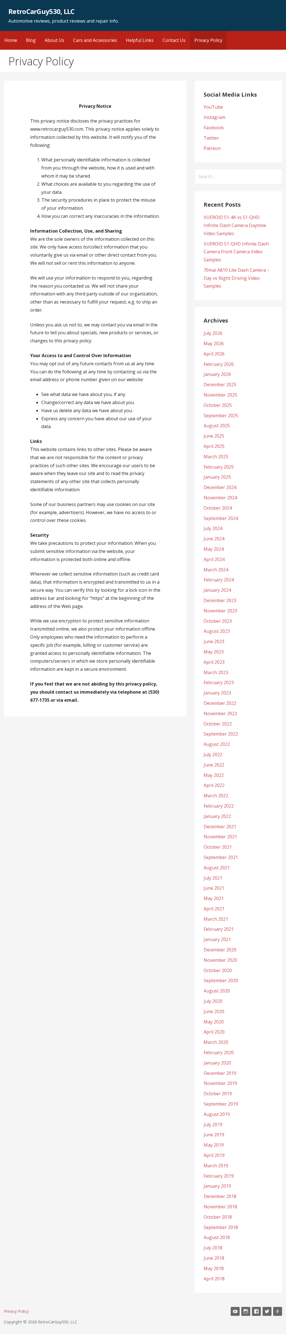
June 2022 (214, 765)
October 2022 (218, 724)
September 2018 (221, 1227)
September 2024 (221, 518)
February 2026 (219, 364)
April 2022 (214, 785)
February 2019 (219, 1176)
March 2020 (216, 1042)
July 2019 (213, 1124)
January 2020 (217, 1063)
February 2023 (219, 682)
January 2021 (217, 939)
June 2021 (214, 888)
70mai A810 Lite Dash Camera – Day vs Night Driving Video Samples (237, 278)
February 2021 (219, 929)
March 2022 (216, 796)
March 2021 (216, 919)
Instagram (214, 117)
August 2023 (217, 631)
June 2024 (214, 539)
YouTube (213, 107)
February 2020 (219, 1052)
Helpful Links (140, 40)
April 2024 (214, 559)
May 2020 (214, 1022)
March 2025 (216, 457)
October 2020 (218, 970)
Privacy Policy (208, 40)
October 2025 (218, 405)
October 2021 (218, 847)
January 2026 (217, 374)
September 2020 (221, 980)
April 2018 (214, 1279)
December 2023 (220, 600)
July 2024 (213, 528)
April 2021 (214, 909)
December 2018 (220, 1196)
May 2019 (214, 1145)
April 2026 (214, 354)
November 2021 (220, 837)
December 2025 (220, 384)
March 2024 (216, 570)
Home (10, 40)
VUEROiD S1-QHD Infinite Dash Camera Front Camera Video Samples (236, 252)
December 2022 (220, 703)
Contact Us (174, 40)
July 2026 (213, 333)
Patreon (212, 148)
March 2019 (216, 1166)
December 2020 (220, 950)
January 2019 (217, 1186)
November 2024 (220, 498)
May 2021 (214, 898)
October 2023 (218, 621)
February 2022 (219, 806)
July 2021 (213, 878)
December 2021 (220, 827)
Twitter (211, 138)
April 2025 (214, 446)
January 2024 (217, 590)
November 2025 (220, 395)
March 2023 (216, 672)
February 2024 (219, 580)
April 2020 (214, 1032)
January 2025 (217, 477)
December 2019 (220, 1073)
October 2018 (218, 1217)
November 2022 (220, 713)
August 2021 (217, 868)
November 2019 (220, 1083)
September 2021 (221, 857)
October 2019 (218, 1093)
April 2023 (214, 662)
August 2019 (217, 1114)
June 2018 (214, 1258)
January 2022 (217, 816)
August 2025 (217, 426)
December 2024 (220, 487)
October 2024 (218, 508)
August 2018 (217, 1237)
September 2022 (221, 734)
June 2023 (214, 641)
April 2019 (214, 1155)
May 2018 (214, 1268)
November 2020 (220, 960)
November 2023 (220, 611)
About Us (54, 40)
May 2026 (214, 343)
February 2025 (219, 467)
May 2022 (214, 775)
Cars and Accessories (95, 40)
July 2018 (213, 1248)
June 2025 (214, 436)
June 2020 (214, 1011)
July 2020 (213, 1001)
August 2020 (217, 991)
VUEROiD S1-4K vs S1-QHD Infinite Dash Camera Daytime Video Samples (235, 225)
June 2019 (214, 1135)
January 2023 (217, 693)
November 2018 (220, 1207)
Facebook (214, 128)
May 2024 (214, 549)
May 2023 (214, 652)
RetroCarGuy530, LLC (41, 11)
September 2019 (221, 1104)
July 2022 (213, 754)
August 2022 (217, 744)
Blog (31, 40)
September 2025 (221, 415)
